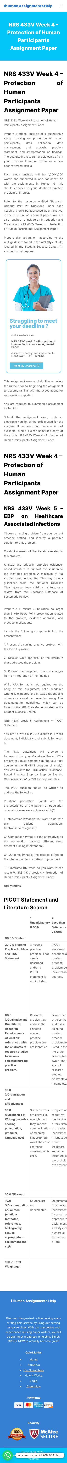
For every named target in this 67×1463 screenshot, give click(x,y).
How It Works (33, 1375)
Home (33, 1359)
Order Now (33, 1386)
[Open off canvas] (61, 6)
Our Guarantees (33, 1370)
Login (33, 1381)
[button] (26, 365)
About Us (33, 1364)
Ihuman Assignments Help (28, 6)
